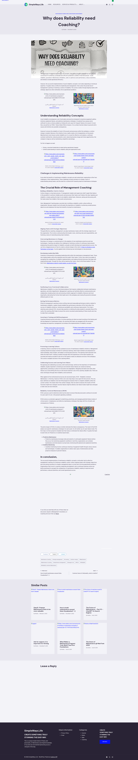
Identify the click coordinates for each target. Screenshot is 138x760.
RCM (77, 562)
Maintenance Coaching (46, 562)
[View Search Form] (113, 1)
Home (49, 4)
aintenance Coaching (46, 559)
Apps (83, 737)
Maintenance (83, 559)
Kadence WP (53, 757)
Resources (56, 4)
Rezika (64, 29)
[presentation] (42, 596)
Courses (84, 733)
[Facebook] (107, 4)
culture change (74, 559)
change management (57, 559)
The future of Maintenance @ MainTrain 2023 (95, 643)
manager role (70, 562)
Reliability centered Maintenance (48, 565)
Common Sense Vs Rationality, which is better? (85, 572)
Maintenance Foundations (62, 13)
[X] (109, 4)
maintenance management (59, 562)
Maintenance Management (75, 13)
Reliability (82, 562)
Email (62, 735)
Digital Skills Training (58, 167)
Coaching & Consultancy (106, 548)
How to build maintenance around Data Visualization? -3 (50, 573)
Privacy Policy (65, 733)
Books (83, 735)
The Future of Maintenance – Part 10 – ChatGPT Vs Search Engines (94, 610)
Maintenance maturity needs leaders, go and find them (61, 263)
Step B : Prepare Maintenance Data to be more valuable (42, 609)
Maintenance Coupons (54, 107)
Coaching (66, 559)
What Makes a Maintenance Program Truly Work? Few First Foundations (67, 644)
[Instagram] (112, 4)
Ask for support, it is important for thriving (41, 642)
